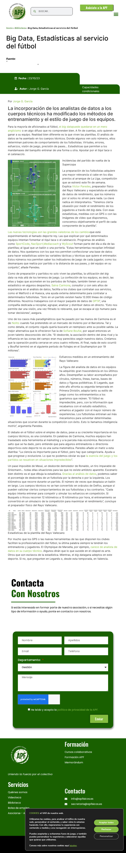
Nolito (15, 323)
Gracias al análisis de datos (79, 473)
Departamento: (30, 660)
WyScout (67, 243)
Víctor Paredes (81, 186)
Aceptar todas (106, 822)
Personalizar (106, 836)
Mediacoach (51, 243)
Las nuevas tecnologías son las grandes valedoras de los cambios (49, 232)
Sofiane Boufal (72, 330)
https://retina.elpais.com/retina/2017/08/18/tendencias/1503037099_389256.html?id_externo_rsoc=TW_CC (59, 63)
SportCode (23, 243)
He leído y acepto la (64, 709)
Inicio (9, 28)
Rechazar (106, 829)
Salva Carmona (61, 285)
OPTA (96, 301)
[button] (116, 14)
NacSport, (37, 243)
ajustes (73, 845)
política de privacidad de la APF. (77, 709)
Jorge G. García (22, 101)
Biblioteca (20, 28)
